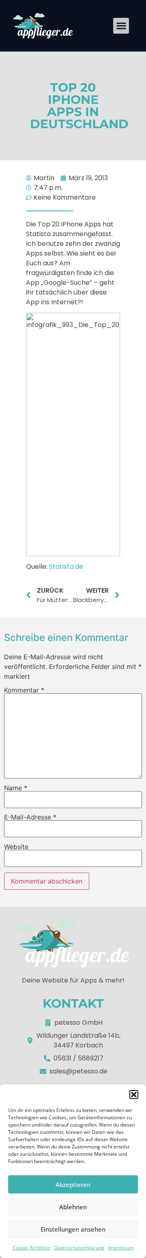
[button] (134, 1094)
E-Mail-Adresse (30, 817)
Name (15, 788)
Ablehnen (73, 1207)
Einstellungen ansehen (73, 1229)
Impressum (121, 1247)
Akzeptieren (73, 1185)
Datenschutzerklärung (79, 1247)
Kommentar (24, 690)
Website (16, 846)
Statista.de (66, 566)
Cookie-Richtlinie (31, 1247)
